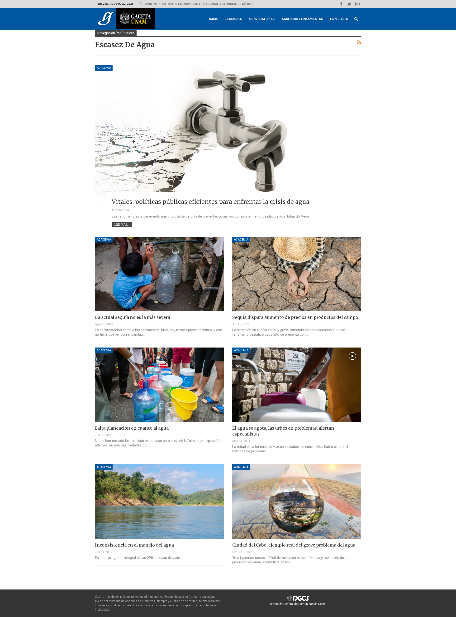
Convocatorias (262, 19)
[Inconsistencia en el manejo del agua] (159, 501)
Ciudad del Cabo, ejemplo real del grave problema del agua (293, 545)
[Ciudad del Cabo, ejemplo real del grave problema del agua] (296, 501)
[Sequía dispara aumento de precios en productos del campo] (296, 274)
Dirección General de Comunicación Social (298, 604)
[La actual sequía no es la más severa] (159, 274)
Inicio (213, 19)
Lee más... (121, 224)
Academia (104, 68)
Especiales (339, 19)
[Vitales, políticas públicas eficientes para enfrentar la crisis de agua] (228, 138)
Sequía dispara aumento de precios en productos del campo (295, 317)
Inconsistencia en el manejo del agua (134, 545)
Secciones (233, 19)
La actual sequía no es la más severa (132, 317)
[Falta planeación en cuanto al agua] (159, 385)
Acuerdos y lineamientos (302, 19)
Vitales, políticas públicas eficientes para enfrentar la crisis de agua (210, 201)
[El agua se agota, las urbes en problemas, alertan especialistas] (296, 385)
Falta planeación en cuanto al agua (132, 428)
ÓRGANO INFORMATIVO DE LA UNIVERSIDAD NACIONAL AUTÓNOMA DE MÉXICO (196, 4)
